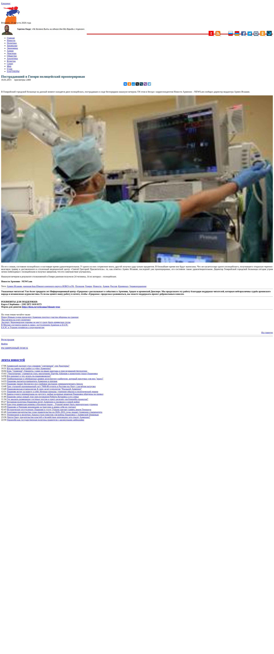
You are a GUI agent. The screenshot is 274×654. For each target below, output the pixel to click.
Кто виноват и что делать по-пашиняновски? (29, 376)
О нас (9, 69)
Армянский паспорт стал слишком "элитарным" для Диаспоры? (38, 366)
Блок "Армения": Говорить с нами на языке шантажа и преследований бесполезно (47, 371)
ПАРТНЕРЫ (13, 71)
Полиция (79, 286)
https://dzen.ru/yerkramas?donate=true (41, 307)
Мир (9, 66)
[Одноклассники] (129, 84)
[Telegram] (149, 84)
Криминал (123, 286)
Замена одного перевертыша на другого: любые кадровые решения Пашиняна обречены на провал (55, 394)
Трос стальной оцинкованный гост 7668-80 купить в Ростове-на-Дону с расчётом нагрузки (51, 386)
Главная (11, 38)
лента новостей (13, 360)
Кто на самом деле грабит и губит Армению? (29, 368)
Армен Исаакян (14, 286)
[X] (137, 84)
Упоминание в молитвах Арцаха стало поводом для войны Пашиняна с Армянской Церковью (53, 414)
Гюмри (88, 286)
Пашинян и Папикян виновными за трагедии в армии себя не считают (41, 407)
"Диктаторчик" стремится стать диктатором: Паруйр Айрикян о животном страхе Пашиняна (52, 373)
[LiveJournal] (141, 84)
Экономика (12, 48)
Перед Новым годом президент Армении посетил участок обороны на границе (39, 317)
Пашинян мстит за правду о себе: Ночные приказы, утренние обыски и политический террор (52, 391)
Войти (4, 343)
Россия (113, 286)
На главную (267, 332)
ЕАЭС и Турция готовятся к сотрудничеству (23, 327)
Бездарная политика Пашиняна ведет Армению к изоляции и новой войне (43, 402)
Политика (12, 43)
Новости (11, 40)
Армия (10, 51)
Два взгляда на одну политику (16, 320)
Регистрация (7, 339)
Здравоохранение (137, 286)
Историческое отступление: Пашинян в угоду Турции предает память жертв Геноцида (49, 409)
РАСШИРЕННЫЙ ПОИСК (14, 348)
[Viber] (145, 84)
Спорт (10, 63)
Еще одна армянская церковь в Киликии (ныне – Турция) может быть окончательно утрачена (52, 404)
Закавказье (12, 45)
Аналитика (12, 58)
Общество (12, 56)
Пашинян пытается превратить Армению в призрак (32, 381)
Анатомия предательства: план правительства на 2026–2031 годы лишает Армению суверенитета (54, 412)
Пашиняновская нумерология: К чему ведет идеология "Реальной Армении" (44, 389)
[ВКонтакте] (125, 84)
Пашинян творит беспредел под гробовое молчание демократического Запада (45, 384)
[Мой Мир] (133, 84)
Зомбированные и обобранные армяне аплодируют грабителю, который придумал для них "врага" (55, 378)
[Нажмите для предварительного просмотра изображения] (137, 262)
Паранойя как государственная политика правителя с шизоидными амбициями (45, 420)
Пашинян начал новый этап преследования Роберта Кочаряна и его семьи (43, 396)
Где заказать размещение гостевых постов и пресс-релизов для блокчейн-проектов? (47, 399)
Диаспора (11, 53)
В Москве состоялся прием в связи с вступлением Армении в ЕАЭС (34, 325)
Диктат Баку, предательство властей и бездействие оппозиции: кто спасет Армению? (48, 417)
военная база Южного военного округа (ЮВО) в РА (48, 286)
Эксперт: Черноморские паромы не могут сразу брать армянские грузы (35, 322)
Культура (11, 61)
